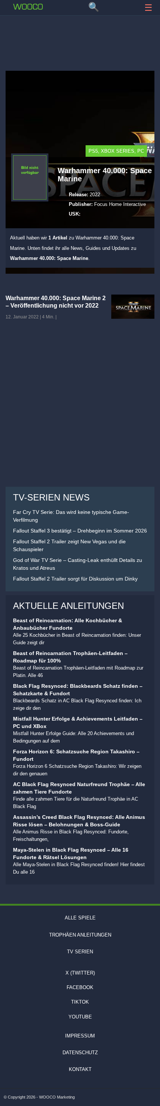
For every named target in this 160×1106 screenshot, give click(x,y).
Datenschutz (80, 1052)
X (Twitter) (80, 973)
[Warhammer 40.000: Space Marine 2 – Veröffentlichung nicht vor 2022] (132, 307)
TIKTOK (80, 1002)
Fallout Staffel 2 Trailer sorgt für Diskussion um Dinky (75, 579)
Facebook (80, 987)
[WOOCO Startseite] (28, 7)
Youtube (80, 1017)
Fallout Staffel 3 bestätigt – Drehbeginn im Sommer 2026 (80, 531)
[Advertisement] (80, 39)
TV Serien (80, 951)
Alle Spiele (80, 918)
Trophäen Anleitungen (80, 935)
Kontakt (80, 1069)
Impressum (80, 1036)
